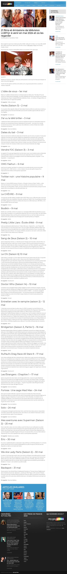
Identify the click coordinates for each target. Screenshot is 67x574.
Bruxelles (22, 5)
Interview (8, 520)
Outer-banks (14, 521)
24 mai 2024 (18, 510)
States (56, 36)
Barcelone (40, 5)
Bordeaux (26, 529)
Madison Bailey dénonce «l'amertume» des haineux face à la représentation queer (13, 526)
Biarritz (25, 527)
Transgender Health (59, 16)
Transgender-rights (11, 538)
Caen (25, 530)
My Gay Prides (16, 572)
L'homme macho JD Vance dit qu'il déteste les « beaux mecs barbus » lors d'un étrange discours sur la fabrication (60, 21)
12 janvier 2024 (7, 507)
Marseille (26, 541)
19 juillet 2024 (40, 510)
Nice (25, 549)
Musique (14, 537)
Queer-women (9, 522)
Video (17, 522)
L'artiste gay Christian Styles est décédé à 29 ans (60, 39)
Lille (24, 535)
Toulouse (26, 559)
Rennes (25, 553)
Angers (25, 522)
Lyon (25, 537)
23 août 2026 (57, 81)
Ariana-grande (10, 537)
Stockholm (51, 5)
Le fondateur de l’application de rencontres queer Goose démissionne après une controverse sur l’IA (60, 54)
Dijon (25, 532)
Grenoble (26, 534)
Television (14, 522)
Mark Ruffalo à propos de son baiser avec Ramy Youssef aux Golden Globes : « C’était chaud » (7, 503)
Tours (25, 561)
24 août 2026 (57, 31)
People (18, 521)
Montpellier (26, 544)
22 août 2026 (9, 532)
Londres (28, 5)
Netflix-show (9, 521)
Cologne (11, 557)
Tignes (25, 558)
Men (10, 558)
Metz (25, 542)
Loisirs (12, 520)
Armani (8, 557)
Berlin (34, 5)
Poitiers (25, 551)
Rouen (25, 554)
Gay (14, 557)
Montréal (59, 5)
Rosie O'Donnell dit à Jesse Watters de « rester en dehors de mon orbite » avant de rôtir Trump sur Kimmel (60, 72)
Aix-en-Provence (27, 524)
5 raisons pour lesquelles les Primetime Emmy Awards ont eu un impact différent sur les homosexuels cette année (40, 505)
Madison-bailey (16, 520)
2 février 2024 (29, 509)
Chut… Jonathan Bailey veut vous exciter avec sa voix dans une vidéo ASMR (13, 561)
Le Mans (25, 539)
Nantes (25, 547)
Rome (46, 5)
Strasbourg (26, 556)
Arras (25, 525)
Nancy (25, 546)
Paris (16, 5)
